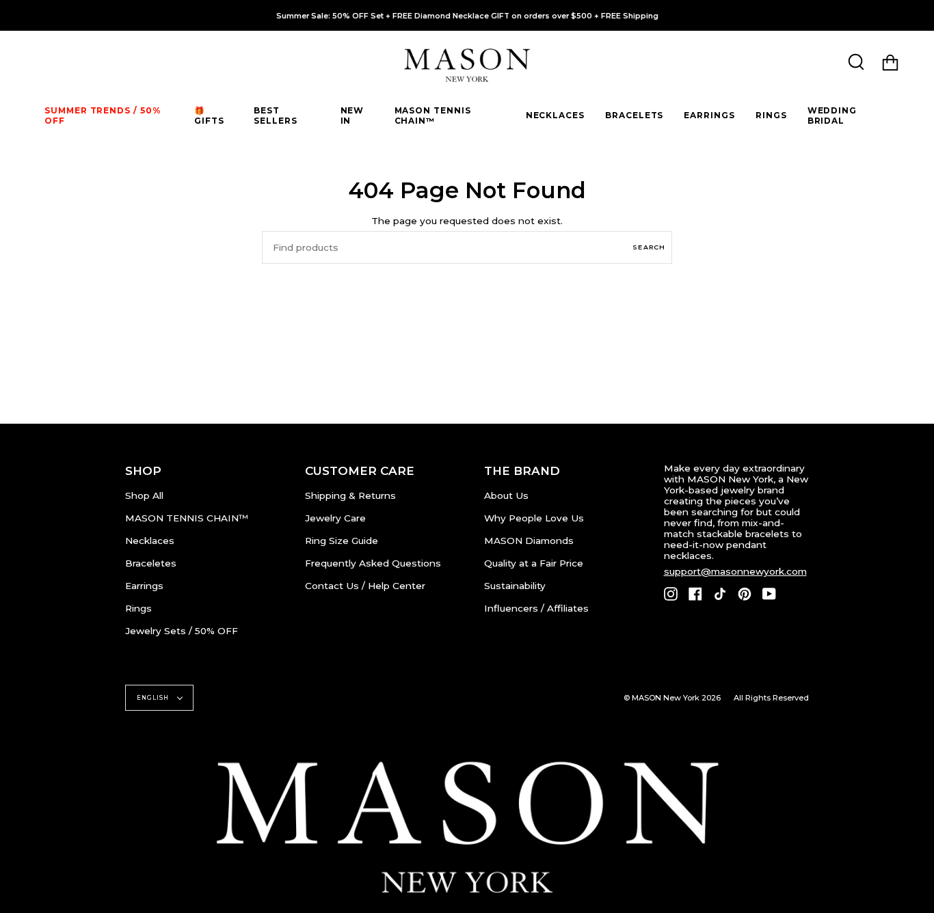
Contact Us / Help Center (365, 585)
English (154, 697)
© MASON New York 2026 (672, 698)
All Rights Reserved (771, 698)
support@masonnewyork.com (735, 571)
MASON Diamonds (529, 540)
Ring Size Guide (341, 540)
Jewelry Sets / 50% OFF (181, 630)
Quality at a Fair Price (533, 563)
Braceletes (150, 563)
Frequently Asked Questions (373, 563)
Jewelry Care (335, 518)
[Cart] (890, 62)
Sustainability (515, 585)
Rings (138, 608)
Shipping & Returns (350, 495)
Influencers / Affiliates (536, 608)
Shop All (144, 495)
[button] (213, 115)
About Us (506, 495)
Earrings (144, 585)
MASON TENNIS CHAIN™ (186, 518)
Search (648, 247)
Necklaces (149, 540)
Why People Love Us (534, 518)
